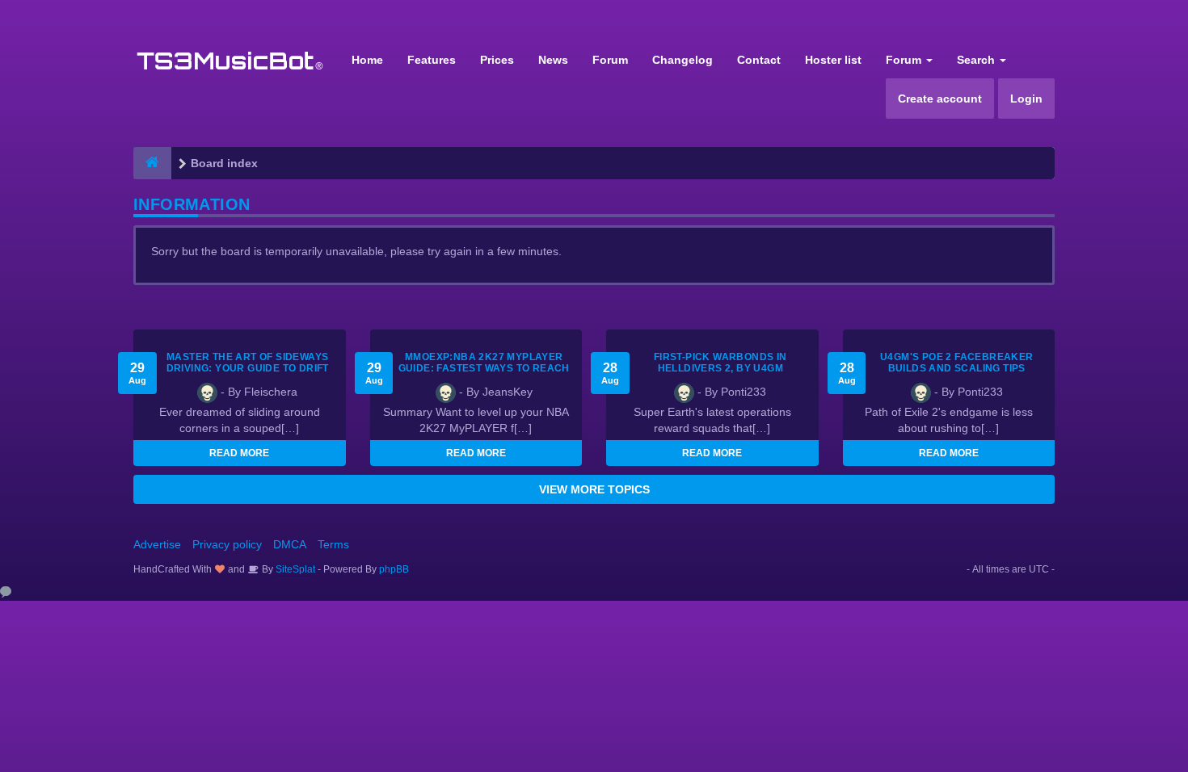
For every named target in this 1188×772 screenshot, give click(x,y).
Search (977, 59)
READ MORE (239, 453)
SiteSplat (294, 569)
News (553, 59)
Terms (333, 544)
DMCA (289, 544)
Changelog (682, 59)
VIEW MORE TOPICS (594, 489)
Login (1026, 98)
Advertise (157, 544)
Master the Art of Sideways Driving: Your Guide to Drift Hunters (247, 368)
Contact (759, 59)
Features (431, 59)
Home (367, 59)
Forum (610, 59)
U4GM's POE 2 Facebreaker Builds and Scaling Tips (957, 362)
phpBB (394, 569)
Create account (940, 98)
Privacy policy (227, 544)
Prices (497, 59)
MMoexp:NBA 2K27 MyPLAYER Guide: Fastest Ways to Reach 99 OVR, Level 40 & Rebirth (484, 368)
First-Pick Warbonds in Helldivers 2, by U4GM (720, 362)
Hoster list (833, 59)
